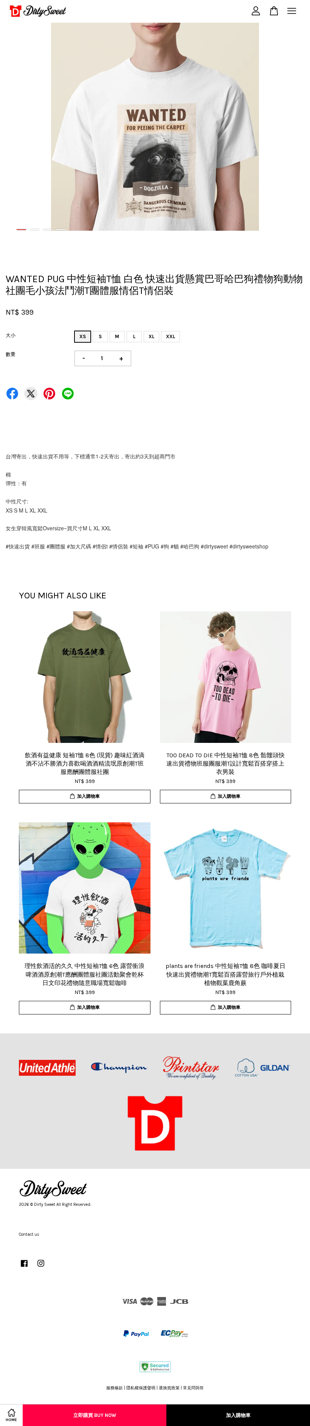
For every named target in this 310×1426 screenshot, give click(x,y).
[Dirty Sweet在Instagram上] (41, 1267)
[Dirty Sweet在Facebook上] (24, 1267)
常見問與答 (193, 1388)
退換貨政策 (169, 1388)
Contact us (29, 1234)
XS (82, 336)
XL (151, 336)
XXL (170, 336)
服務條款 (114, 1388)
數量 (11, 354)
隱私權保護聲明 (140, 1388)
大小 (11, 335)
